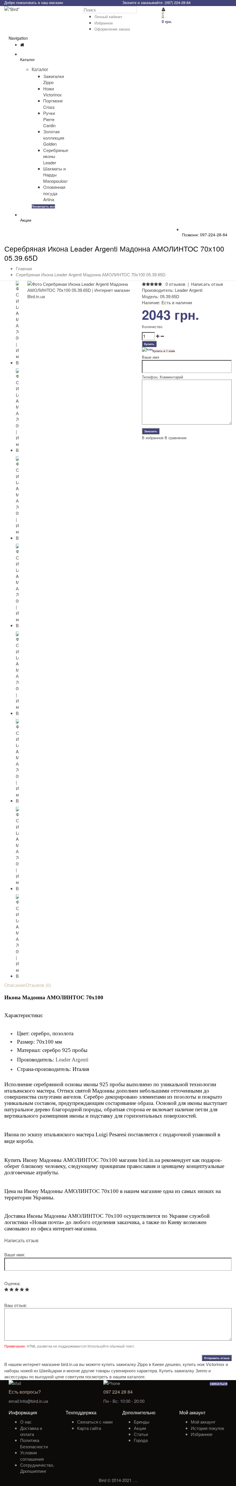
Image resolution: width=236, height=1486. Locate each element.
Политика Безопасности (34, 1443)
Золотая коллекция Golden (53, 137)
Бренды (141, 1422)
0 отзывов (175, 284)
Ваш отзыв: (15, 1305)
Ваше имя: (14, 1254)
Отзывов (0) (38, 985)
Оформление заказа (112, 29)
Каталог (40, 69)
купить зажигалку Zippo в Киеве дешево (141, 1364)
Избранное (103, 23)
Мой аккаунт (203, 1422)
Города (141, 1440)
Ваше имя (150, 357)
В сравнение (175, 437)
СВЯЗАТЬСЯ (218, 1384)
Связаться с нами (95, 1422)
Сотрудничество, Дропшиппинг (37, 1468)
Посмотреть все (43, 206)
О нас (26, 1422)
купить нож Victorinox (203, 1364)
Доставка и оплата (31, 1431)
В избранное (152, 437)
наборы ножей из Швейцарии (33, 1370)
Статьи (141, 1434)
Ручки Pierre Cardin (49, 119)
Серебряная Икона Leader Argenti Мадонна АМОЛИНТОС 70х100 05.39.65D (90, 274)
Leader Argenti (188, 290)
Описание (15, 985)
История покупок (207, 1428)
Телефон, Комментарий (162, 377)
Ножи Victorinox (52, 91)
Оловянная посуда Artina (54, 193)
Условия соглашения (32, 1455)
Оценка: (12, 1283)
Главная (24, 268)
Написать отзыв (207, 284)
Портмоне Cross (53, 104)
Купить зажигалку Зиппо (183, 1370)
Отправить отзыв (216, 1358)
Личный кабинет (108, 16)
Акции (140, 1428)
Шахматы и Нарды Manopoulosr (55, 174)
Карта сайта (89, 1428)
